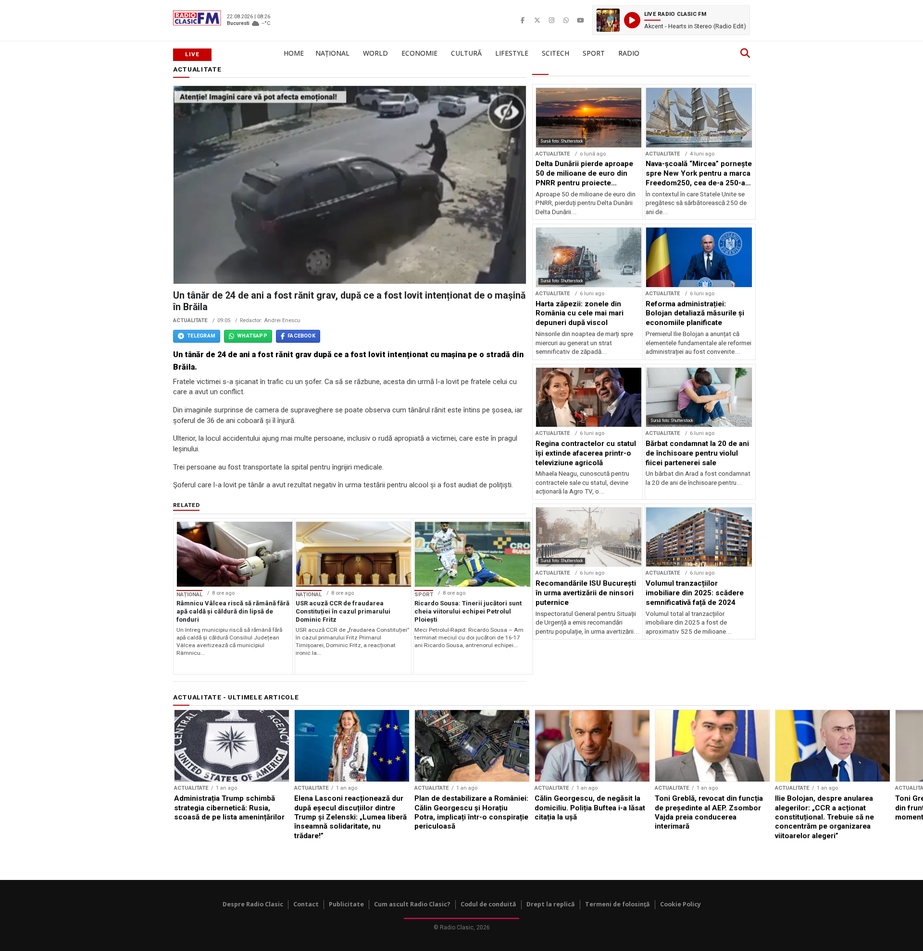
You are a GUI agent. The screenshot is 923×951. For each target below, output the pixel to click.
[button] (671, 20)
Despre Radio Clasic (253, 904)
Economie (419, 53)
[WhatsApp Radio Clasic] (566, 20)
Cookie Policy (680, 904)
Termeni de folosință (617, 904)
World (375, 53)
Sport (594, 53)
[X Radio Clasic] (537, 20)
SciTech (555, 53)
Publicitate (346, 904)
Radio (628, 53)
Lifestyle (511, 53)
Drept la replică (550, 904)
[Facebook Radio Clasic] (522, 20)
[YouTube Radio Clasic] (580, 20)
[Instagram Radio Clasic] (551, 20)
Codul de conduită (488, 904)
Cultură (466, 53)
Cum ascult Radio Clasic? (412, 904)
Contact (306, 904)
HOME (294, 53)
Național (332, 53)
